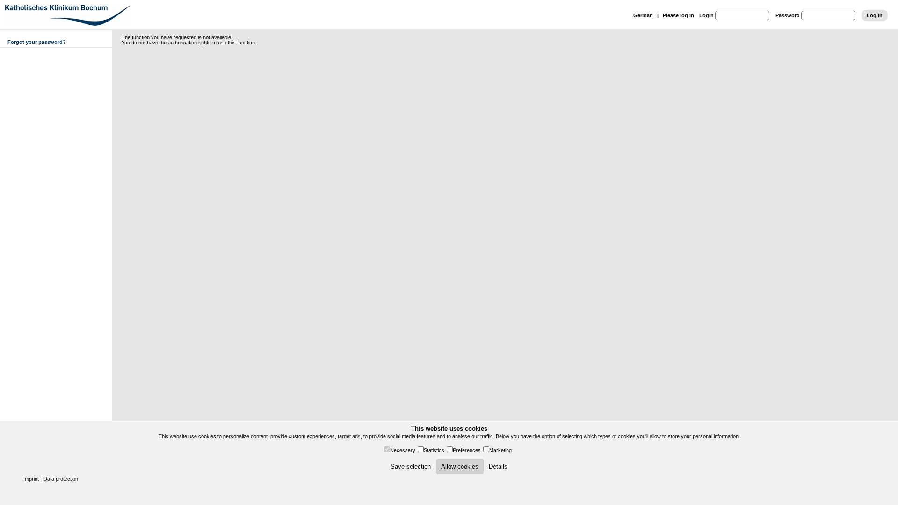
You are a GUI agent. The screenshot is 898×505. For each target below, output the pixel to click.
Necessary (402, 450)
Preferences (467, 450)
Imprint (31, 479)
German (643, 15)
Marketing (500, 450)
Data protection (60, 479)
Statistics (434, 450)
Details (498, 466)
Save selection (411, 466)
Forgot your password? (36, 42)
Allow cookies (459, 466)
